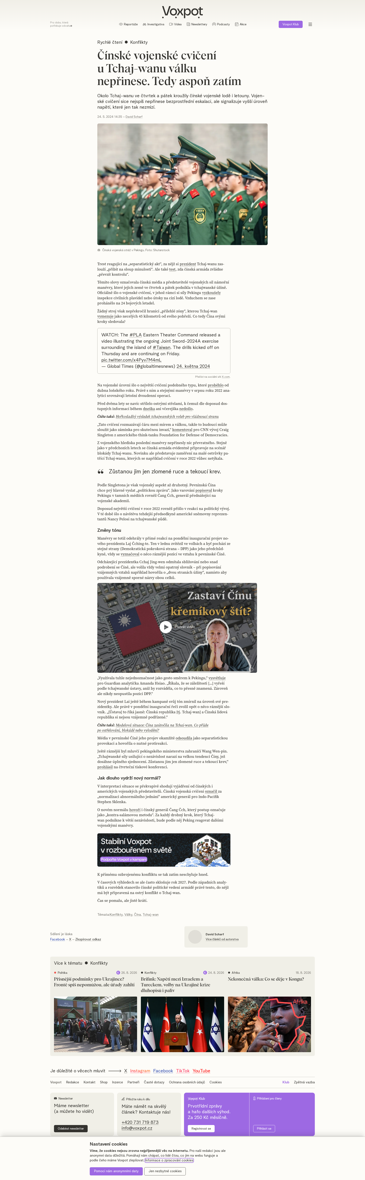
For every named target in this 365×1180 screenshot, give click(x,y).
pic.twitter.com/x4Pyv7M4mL (131, 360)
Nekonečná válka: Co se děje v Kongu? (266, 979)
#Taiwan (161, 347)
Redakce (72, 1082)
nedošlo (186, 408)
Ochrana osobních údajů (187, 1082)
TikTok (183, 1071)
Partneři (133, 1082)
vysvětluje (217, 678)
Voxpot (56, 1082)
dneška (149, 408)
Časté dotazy (154, 1082)
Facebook (57, 939)
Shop (104, 1082)
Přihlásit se (264, 1128)
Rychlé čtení (109, 42)
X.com (226, 377)
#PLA (135, 335)
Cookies (215, 1082)
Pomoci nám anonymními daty (116, 1171)
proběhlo (216, 385)
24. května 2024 (193, 366)
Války (128, 914)
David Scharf (134, 116)
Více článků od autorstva (222, 939)
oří (138, 809)
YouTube (201, 1071)
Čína (137, 914)
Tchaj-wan (151, 914)
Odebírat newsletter (71, 1128)
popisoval (203, 490)
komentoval (182, 429)
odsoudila (184, 738)
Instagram (140, 1071)
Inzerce (117, 1082)
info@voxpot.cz (137, 1128)
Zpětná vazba (304, 1082)
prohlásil (105, 767)
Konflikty (116, 914)
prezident (188, 264)
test (172, 269)
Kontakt (89, 1082)
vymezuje (105, 316)
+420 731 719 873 (140, 1122)
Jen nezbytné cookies (165, 1171)
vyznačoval (130, 554)
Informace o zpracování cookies (169, 1160)
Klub (290, 24)
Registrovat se (201, 1128)
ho (131, 809)
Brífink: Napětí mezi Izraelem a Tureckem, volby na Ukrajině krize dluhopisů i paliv (175, 985)
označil (211, 791)
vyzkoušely (211, 292)
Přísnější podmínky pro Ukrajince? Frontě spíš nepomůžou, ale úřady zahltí (94, 982)
